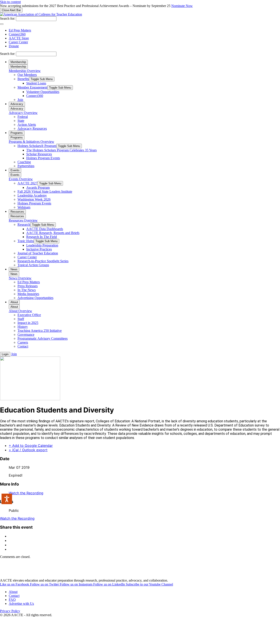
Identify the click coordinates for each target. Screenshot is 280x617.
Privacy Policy (10, 611)
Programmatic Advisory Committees (43, 338)
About (14, 302)
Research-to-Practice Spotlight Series (43, 261)
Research (24, 224)
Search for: (7, 18)
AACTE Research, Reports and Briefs (52, 233)
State (21, 120)
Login (5, 354)
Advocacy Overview (23, 113)
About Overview (20, 311)
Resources (17, 211)
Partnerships (26, 166)
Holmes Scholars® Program (37, 146)
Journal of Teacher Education (38, 253)
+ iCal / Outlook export (28, 450)
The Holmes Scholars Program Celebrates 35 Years (61, 150)
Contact (23, 346)
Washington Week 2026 (34, 199)
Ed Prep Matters (20, 30)
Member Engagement (32, 87)
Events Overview (21, 179)
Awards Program (38, 187)
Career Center (18, 42)
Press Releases (28, 286)
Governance (26, 334)
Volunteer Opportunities (42, 92)
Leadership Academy (32, 195)
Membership (18, 62)
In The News (27, 290)
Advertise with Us (21, 603)
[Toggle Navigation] (2, 24)
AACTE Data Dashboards (44, 229)
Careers (23, 342)
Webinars (24, 207)
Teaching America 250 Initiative (40, 330)
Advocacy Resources (32, 128)
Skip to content (10, 2)
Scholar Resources (39, 154)
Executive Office (29, 315)
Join (20, 99)
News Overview (20, 278)
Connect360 (17, 34)
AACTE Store (19, 38)
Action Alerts (27, 124)
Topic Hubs (26, 241)
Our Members (27, 75)
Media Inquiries (28, 294)
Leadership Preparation (42, 245)
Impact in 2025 (28, 323)
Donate (14, 46)
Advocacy (16, 104)
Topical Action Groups (33, 265)
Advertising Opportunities (35, 298)
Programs (16, 133)
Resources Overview (23, 220)
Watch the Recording (26, 493)
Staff (21, 319)
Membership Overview (25, 71)
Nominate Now (182, 6)
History (23, 327)
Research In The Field (41, 237)
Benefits (23, 79)
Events (14, 170)
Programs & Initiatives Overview (31, 141)
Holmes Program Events (43, 158)
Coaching (24, 162)
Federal (23, 117)
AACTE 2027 (27, 183)
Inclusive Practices (39, 249)
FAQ (12, 599)
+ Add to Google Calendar (31, 445)
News (14, 269)
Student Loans (36, 83)
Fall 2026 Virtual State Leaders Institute (45, 191)
